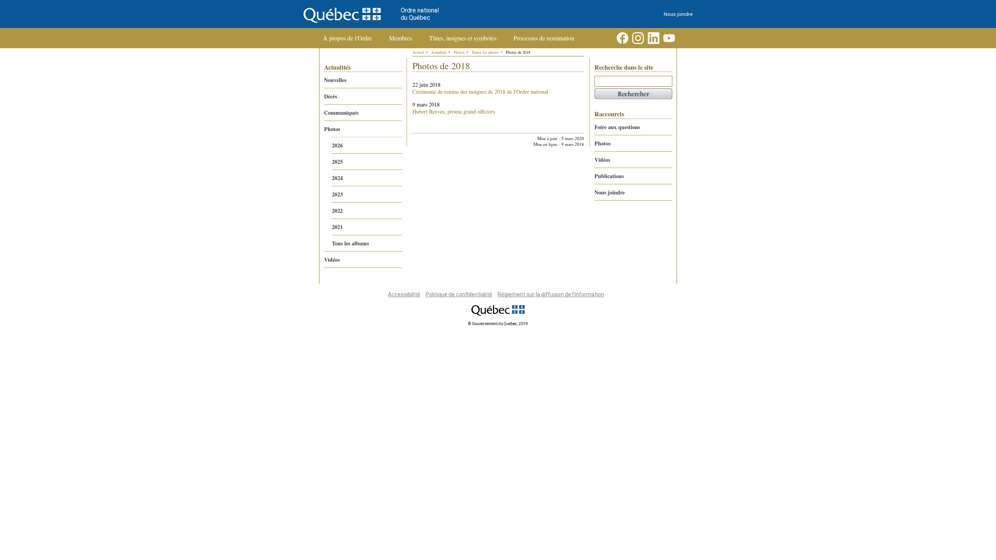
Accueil (418, 52)
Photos (332, 129)
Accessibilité (404, 294)
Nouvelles (335, 80)
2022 (337, 210)
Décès (330, 96)
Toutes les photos (485, 52)
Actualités (439, 52)
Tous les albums (350, 243)
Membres (400, 38)
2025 (337, 162)
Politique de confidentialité (459, 294)
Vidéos (332, 260)
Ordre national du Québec (420, 14)
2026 (337, 145)
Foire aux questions (617, 127)
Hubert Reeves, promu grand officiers (453, 111)
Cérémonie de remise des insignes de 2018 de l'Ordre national (480, 91)
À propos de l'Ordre (347, 38)
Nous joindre (678, 14)
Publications (609, 176)
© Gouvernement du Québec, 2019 (498, 324)
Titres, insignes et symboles (462, 38)
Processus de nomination (544, 38)
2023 (337, 194)
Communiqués (341, 112)
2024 (337, 178)
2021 (337, 227)
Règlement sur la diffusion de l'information (551, 294)
